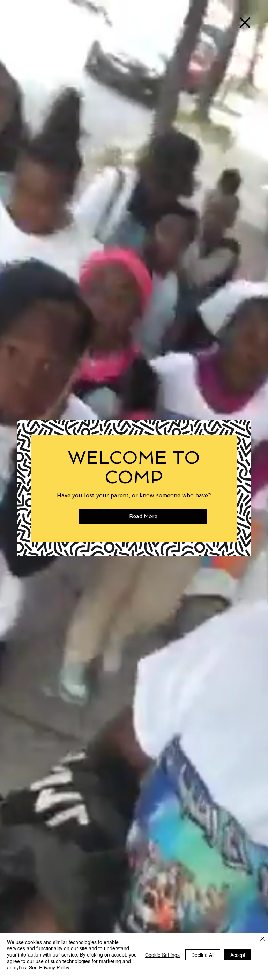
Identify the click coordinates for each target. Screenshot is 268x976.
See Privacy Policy (49, 967)
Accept (237, 954)
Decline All (202, 954)
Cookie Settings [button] (162, 954)
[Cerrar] (262, 939)
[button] (245, 22)
